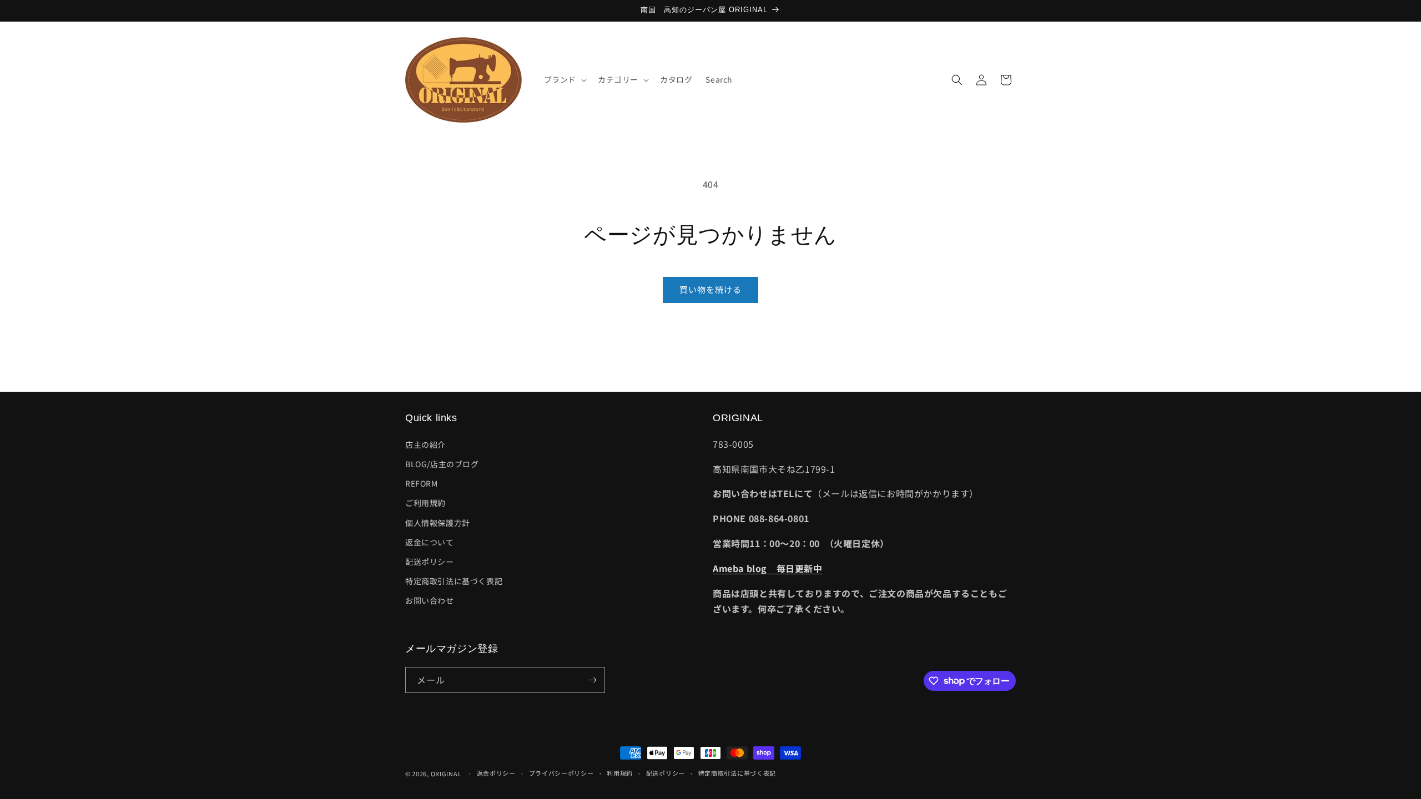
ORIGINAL (446, 773)
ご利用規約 (425, 502)
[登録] (592, 680)
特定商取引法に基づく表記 (453, 580)
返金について (429, 542)
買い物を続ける (710, 289)
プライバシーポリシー (561, 772)
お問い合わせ (429, 600)
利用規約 (620, 772)
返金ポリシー (496, 772)
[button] (564, 79)
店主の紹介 (425, 444)
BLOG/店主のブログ (442, 463)
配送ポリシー (429, 561)
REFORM (421, 483)
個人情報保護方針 (437, 522)
